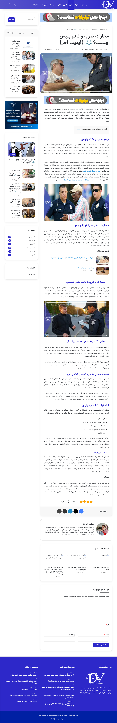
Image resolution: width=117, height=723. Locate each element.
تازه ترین (22, 32)
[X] (75, 511)
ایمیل (106, 634)
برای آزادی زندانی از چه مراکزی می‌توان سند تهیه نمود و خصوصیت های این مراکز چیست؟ (53, 570)
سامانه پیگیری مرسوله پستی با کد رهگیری (14, 43)
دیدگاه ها (10, 32)
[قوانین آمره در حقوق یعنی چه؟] (28, 89)
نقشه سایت (64, 719)
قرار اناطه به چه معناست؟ (86, 268)
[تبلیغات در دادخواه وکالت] (76, 17)
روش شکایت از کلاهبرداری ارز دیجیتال (15, 213)
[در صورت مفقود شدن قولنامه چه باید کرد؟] (28, 79)
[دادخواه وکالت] (107, 4)
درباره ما (44, 4)
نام (107, 625)
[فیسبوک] (81, 511)
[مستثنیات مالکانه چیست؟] (28, 68)
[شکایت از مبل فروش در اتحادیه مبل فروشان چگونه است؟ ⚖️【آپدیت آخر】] (28, 187)
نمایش (78, 129)
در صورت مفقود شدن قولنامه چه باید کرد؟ (15, 78)
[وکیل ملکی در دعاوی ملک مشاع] (99, 559)
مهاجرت (31, 255)
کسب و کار (53, 4)
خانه (105, 29)
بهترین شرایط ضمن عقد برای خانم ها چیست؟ (77, 568)
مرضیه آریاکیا (103, 49)
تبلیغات (35, 4)
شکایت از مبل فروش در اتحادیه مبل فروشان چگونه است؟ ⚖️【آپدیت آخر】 (14, 188)
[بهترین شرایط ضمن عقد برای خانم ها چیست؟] (76, 559)
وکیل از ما (32, 274)
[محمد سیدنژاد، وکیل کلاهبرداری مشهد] (28, 202)
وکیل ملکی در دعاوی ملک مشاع (101, 568)
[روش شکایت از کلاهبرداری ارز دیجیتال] (28, 213)
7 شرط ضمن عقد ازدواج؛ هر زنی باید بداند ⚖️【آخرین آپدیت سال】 (72, 257)
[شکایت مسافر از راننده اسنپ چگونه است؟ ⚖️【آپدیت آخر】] (28, 173)
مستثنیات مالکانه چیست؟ (15, 66)
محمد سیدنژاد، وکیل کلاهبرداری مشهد (15, 202)
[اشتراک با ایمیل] (64, 511)
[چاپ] (59, 511)
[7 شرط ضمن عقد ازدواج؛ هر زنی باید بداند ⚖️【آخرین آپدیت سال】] (102, 260)
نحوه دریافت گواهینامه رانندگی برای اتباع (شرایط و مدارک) (14, 56)
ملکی (59, 4)
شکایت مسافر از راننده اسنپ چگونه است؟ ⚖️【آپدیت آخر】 (14, 174)
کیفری (65, 4)
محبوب (33, 32)
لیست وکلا (83, 4)
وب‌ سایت (72, 634)
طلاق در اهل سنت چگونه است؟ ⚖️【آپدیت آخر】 (22, 161)
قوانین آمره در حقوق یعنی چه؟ (15, 87)
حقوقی (70, 4)
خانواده (76, 4)
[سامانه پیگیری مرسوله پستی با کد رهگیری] (28, 44)
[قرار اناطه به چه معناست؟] (102, 271)
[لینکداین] (70, 511)
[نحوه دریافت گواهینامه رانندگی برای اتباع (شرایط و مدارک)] (28, 55)
